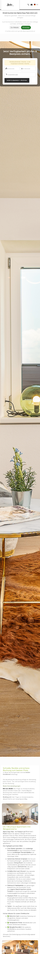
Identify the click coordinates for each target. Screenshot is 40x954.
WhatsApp (26, 27)
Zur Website (15, 27)
